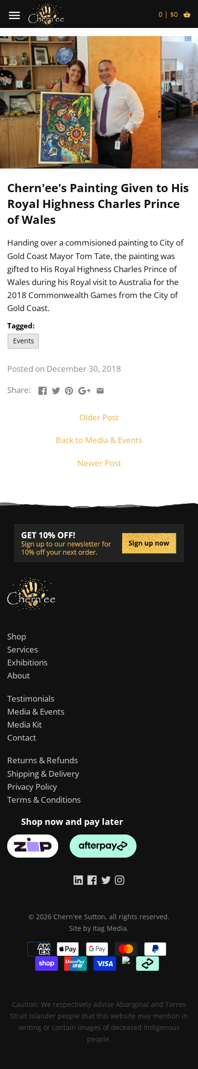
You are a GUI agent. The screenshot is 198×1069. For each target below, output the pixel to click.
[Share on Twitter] (56, 388)
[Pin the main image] (69, 388)
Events (23, 340)
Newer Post (99, 463)
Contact (21, 737)
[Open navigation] (14, 15)
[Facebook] (92, 879)
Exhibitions (27, 662)
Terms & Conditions (44, 799)
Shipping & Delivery (43, 773)
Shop (16, 636)
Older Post (99, 417)
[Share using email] (100, 388)
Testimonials (30, 698)
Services (22, 649)
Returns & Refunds (42, 760)
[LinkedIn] (78, 879)
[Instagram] (119, 879)
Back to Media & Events (99, 439)
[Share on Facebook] (42, 388)
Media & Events (35, 711)
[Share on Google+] (84, 388)
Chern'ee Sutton (79, 916)
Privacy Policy (32, 786)
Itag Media (110, 928)
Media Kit (24, 724)
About (18, 675)
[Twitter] (106, 879)
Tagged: (21, 325)
